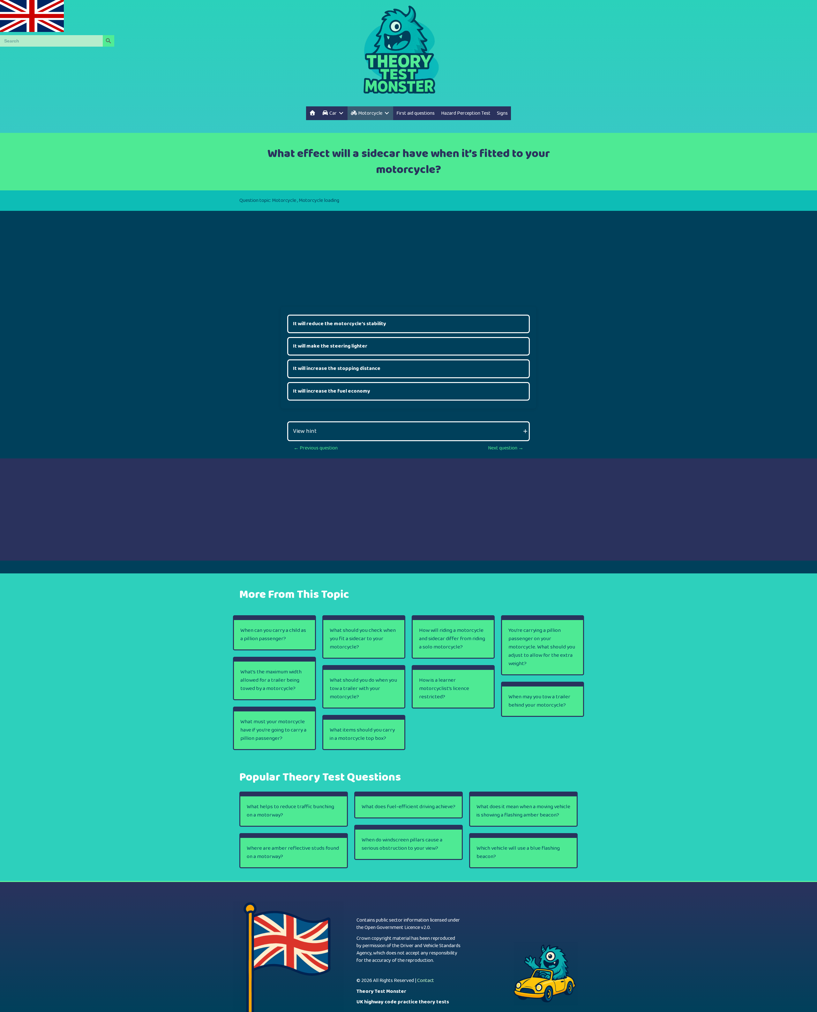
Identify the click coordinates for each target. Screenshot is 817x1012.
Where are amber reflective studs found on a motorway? (293, 852)
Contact (425, 981)
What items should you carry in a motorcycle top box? (362, 734)
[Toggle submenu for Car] (341, 113)
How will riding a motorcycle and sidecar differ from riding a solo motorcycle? (452, 638)
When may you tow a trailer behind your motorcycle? (539, 701)
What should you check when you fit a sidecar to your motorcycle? (363, 638)
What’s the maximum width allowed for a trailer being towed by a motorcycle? (271, 680)
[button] (408, 431)
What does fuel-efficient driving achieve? (408, 806)
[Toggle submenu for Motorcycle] (387, 113)
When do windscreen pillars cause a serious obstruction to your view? (402, 844)
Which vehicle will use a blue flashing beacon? (518, 852)
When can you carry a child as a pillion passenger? (273, 634)
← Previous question (316, 448)
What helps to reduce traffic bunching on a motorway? (290, 810)
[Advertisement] (408, 255)
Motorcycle (284, 200)
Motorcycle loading (319, 200)
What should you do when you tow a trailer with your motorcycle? (363, 688)
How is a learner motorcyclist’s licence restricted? (444, 688)
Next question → (505, 448)
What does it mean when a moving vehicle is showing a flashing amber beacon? (523, 810)
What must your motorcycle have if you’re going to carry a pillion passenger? (273, 730)
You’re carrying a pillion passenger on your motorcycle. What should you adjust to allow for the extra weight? (541, 647)
